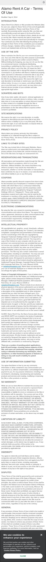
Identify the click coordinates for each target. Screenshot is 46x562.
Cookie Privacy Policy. (12, 550)
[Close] (41, 534)
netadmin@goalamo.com (12, 266)
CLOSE (23, 556)
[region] (23, 546)
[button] (44, 2)
